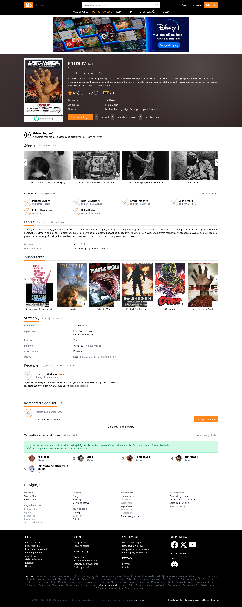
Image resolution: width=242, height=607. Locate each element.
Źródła (125, 567)
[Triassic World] (104, 285)
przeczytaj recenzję (79, 385)
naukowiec (78, 248)
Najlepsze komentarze (49, 419)
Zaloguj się (197, 5)
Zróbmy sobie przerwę (106, 588)
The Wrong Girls (196, 576)
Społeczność (147, 11)
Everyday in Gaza (144, 585)
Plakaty (76, 512)
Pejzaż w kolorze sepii (39, 582)
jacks (90, 456)
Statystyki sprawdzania (86, 563)
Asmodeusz (131, 236)
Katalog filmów (33, 542)
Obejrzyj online (102, 11)
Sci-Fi (92, 73)
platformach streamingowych (86, 136)
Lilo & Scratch (159, 585)
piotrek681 (191, 456)
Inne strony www (130, 516)
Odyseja (105, 582)
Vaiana (133, 582)
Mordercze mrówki (203, 309)
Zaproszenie (143, 582)
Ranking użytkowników (134, 552)
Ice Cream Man (206, 579)
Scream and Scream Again (39, 309)
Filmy (119, 11)
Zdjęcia (29, 145)
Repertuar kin (32, 545)
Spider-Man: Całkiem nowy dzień (66, 582)
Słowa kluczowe (81, 502)
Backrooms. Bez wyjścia (183, 582)
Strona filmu (30, 496)
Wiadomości (80, 11)
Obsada (30, 193)
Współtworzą (42, 435)
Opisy (41, 222)
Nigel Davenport (87, 182)
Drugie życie (44, 585)
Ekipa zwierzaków (92, 582)
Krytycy (126, 563)
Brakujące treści (82, 567)
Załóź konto (211, 5)
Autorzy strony (177, 506)
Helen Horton (88, 210)
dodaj (52, 145)
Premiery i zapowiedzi (36, 549)
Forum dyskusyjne (131, 542)
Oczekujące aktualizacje (182, 499)
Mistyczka (41, 576)
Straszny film (58, 585)
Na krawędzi (139, 588)
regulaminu (138, 600)
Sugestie (40, 5)
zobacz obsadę (204, 193)
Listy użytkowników (132, 545)
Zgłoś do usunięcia (179, 502)
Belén (131, 585)
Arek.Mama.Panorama (177, 576)
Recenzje (31, 365)
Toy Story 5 (201, 582)
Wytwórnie (126, 506)
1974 (90, 63)
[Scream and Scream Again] (39, 285)
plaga (88, 248)
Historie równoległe (152, 579)
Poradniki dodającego (85, 560)
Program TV (80, 542)
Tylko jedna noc (134, 579)
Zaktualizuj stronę (179, 496)
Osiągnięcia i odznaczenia (135, 549)
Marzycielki (63, 579)
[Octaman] (170, 285)
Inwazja (72, 309)
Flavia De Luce (169, 579)
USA (99, 73)
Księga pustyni (109, 576)
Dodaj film (186, 5)
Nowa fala (41, 579)
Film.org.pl (40, 377)
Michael (93, 585)
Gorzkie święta (207, 585)
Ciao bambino (174, 585)
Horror (85, 73)
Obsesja (84, 585)
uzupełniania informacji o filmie (152, 445)
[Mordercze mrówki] (203, 285)
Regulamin (173, 600)
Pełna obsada (31, 499)
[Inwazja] (72, 285)
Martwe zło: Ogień (119, 582)
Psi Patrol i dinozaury (188, 579)
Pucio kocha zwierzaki (143, 576)
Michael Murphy (56, 182)
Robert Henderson (42, 210)
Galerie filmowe (33, 559)
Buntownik (53, 576)
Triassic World (104, 309)
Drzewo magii (72, 585)
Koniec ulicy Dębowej (80, 579)
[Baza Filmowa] (28, 5)
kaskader (43, 456)
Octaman (170, 309)
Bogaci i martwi (124, 576)
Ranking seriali (81, 545)
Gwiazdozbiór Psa (191, 585)
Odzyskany (120, 579)
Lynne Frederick (38, 182)
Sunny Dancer (125, 588)
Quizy (166, 11)
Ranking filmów (33, 552)
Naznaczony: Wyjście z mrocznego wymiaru (79, 576)
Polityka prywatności (189, 600)
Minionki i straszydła (160, 582)
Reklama (205, 600)
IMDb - (94, 356)
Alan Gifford (186, 200)
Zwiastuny (30, 556)
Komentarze (127, 496)
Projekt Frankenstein (137, 309)
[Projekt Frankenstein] (137, 285)
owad (105, 248)
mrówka (96, 248)
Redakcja (215, 600)
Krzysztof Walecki (46, 374)
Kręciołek (52, 579)
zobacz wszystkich (206, 435)
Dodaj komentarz (205, 419)
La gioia (123, 585)
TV (131, 11)
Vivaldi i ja (160, 576)
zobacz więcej (103, 85)
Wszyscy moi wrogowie (102, 579)
